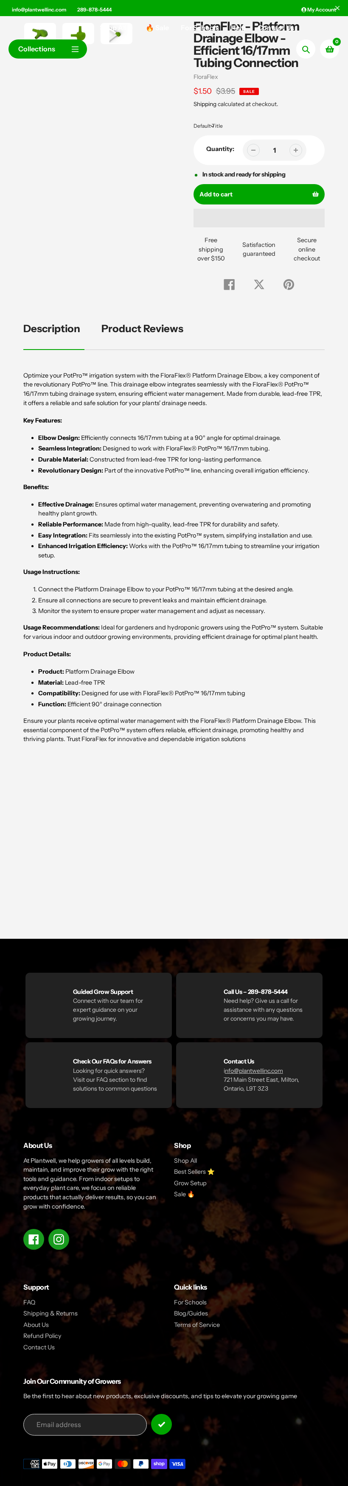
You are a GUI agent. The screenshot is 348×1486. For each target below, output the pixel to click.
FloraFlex (206, 77)
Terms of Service (197, 1325)
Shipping (205, 104)
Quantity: (220, 149)
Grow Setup (190, 1183)
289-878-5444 (94, 9)
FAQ (29, 1302)
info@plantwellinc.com (39, 9)
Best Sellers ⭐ (194, 1171)
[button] (259, 218)
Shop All (185, 1160)
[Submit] (161, 1424)
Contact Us (39, 1347)
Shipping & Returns (50, 1313)
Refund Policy (42, 1336)
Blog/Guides (191, 1313)
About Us (36, 1325)
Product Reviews (142, 328)
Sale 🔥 (184, 1194)
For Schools (190, 1302)
